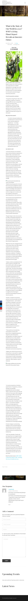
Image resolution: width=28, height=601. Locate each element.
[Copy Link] (15, 49)
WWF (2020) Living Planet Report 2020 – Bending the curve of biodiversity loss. (14, 457)
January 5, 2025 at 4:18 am (13, 490)
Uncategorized (16, 44)
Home (6, 10)
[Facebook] (11, 49)
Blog (10, 10)
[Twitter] (13, 49)
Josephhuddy (11, 489)
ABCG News (15, 10)
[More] (17, 49)
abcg (17, 43)
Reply (9, 504)
